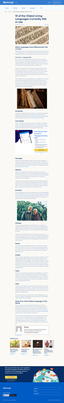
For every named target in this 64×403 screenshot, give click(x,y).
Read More (12, 353)
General (7, 8)
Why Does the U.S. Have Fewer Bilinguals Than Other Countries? (37, 351)
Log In (49, 2)
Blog (6, 11)
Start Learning (57, 2)
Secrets (23, 8)
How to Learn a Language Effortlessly (25, 350)
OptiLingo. (8, 400)
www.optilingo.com (30, 332)
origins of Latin (27, 285)
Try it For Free (41, 150)
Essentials (15, 8)
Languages (32, 8)
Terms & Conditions (51, 400)
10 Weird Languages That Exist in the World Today (48, 351)
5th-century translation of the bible (37, 117)
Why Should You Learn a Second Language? (14, 350)
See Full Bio (36, 332)
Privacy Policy (58, 400)
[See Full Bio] (38, 332)
